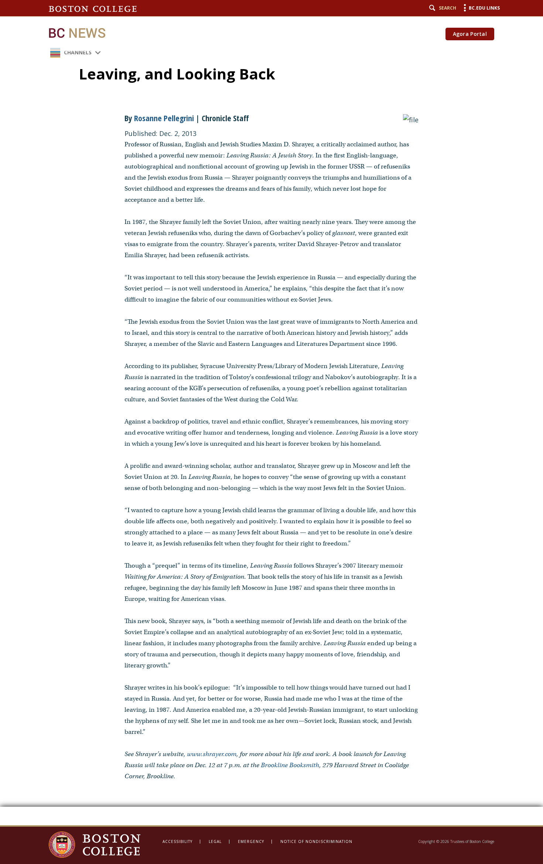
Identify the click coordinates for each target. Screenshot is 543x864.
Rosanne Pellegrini (164, 117)
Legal (215, 841)
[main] (271, 412)
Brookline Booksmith (290, 765)
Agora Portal (470, 33)
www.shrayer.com (211, 754)
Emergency (251, 841)
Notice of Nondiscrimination (316, 841)
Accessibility (177, 841)
